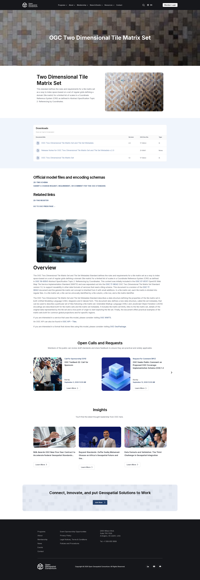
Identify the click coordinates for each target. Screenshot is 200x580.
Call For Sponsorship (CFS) (75, 359)
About (71, 5)
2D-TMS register (40, 200)
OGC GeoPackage (118, 326)
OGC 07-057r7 (142, 281)
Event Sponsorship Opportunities (73, 532)
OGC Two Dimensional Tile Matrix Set (57, 158)
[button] (30, 372)
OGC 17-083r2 (112, 284)
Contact (119, 5)
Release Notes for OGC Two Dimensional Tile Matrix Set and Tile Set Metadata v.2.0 (77, 150)
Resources (108, 5)
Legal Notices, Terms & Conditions (73, 539)
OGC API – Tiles (69, 321)
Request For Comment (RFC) (144, 359)
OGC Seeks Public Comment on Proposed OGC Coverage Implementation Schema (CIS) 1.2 (148, 365)
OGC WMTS (105, 318)
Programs (61, 5)
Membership (81, 5)
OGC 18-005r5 (41, 281)
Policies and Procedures (69, 543)
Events (40, 547)
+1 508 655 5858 (110, 541)
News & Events (95, 5)
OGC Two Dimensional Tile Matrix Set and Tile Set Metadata (67, 143)
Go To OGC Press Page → (44, 206)
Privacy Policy (65, 535)
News (40, 543)
